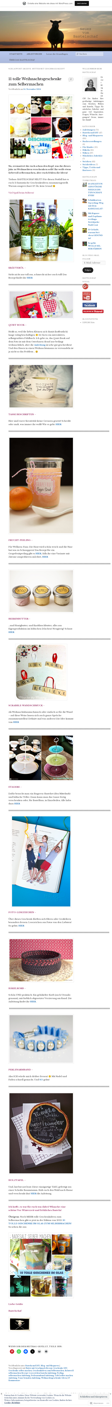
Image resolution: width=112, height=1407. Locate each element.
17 (71, 79)
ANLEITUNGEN (34, 54)
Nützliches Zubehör (92, 156)
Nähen (85, 153)
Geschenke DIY (60, 1368)
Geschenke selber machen (20, 1371)
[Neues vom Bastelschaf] (89, 307)
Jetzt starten (82, 3)
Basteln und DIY (32, 1366)
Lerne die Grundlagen (57, 54)
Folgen (88, 270)
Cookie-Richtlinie (12, 1403)
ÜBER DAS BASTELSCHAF (22, 60)
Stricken (86, 161)
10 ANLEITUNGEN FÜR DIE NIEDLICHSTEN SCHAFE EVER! (95, 190)
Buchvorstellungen (91, 141)
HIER (45, 556)
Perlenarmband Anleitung (42, 1375)
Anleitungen (88, 130)
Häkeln (86, 150)
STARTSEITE (15, 54)
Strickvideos (88, 164)
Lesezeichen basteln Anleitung (42, 1373)
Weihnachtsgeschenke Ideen (54, 1378)
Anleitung (40, 345)
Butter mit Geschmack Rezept (39, 1368)
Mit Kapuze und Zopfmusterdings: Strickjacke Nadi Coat (95, 219)
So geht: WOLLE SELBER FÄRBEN (95, 246)
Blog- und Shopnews (50, 1366)
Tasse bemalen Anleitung (29, 1378)
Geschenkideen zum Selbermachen (48, 1371)
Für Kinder (88, 147)
